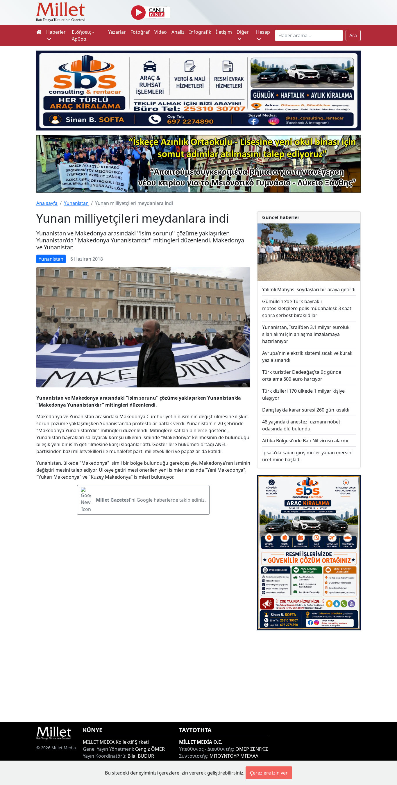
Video (160, 32)
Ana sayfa (47, 203)
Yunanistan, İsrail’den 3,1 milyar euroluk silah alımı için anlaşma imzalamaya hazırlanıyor (306, 334)
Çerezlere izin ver (269, 773)
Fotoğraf (140, 32)
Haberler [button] (56, 32)
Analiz (178, 32)
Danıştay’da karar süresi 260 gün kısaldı (305, 410)
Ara (353, 35)
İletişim (224, 32)
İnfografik (200, 32)
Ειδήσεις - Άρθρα (83, 35)
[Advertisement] (309, 676)
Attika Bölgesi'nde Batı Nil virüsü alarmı (305, 440)
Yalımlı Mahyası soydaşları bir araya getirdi (308, 289)
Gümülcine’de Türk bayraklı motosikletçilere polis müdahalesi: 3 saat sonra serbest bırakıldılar (306, 308)
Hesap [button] (263, 32)
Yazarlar (117, 32)
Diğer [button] (243, 32)
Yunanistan (76, 203)
